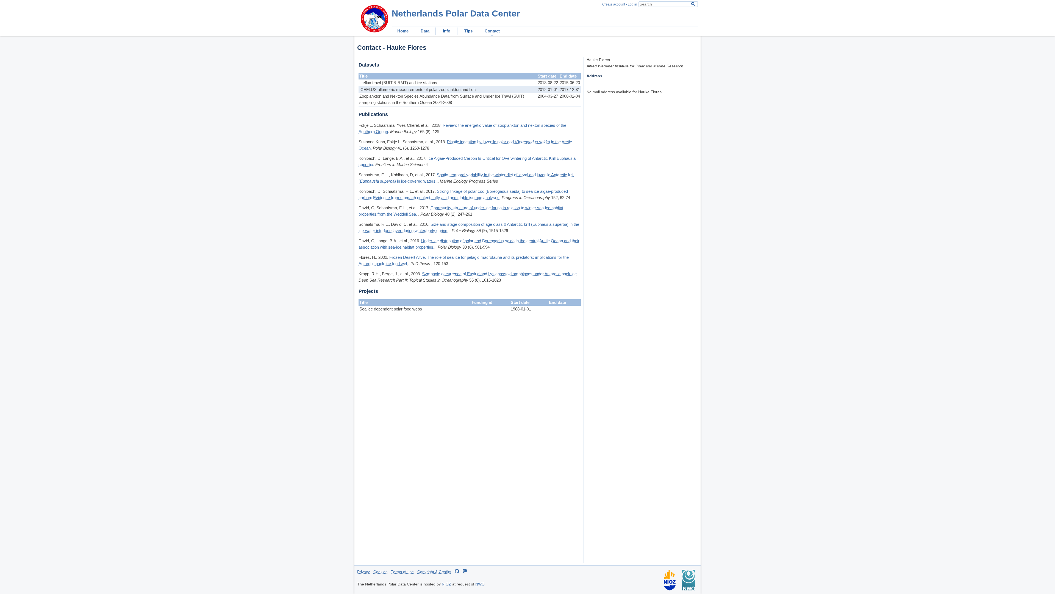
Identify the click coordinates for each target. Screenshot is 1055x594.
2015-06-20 (570, 82)
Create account (613, 4)
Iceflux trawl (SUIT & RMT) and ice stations (398, 82)
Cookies (380, 572)
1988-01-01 (521, 309)
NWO (480, 584)
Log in (632, 4)
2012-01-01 (548, 89)
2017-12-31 (570, 89)
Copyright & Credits (434, 572)
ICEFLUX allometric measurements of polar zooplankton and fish (417, 89)
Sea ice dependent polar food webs (390, 309)
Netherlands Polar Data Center (456, 13)
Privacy (363, 572)
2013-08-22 (548, 82)
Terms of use (402, 572)
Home (403, 31)
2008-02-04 (570, 96)
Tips (468, 31)
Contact (492, 31)
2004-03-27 (548, 96)
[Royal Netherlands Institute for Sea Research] (669, 589)
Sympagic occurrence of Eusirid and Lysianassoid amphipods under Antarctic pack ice (499, 273)
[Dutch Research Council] (688, 589)
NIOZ (446, 584)
